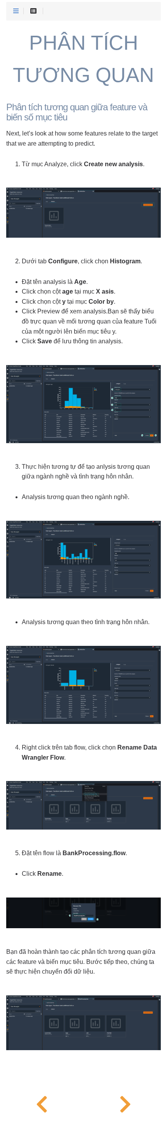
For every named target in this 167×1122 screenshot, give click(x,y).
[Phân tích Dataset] (42, 1102)
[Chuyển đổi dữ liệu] (125, 1102)
